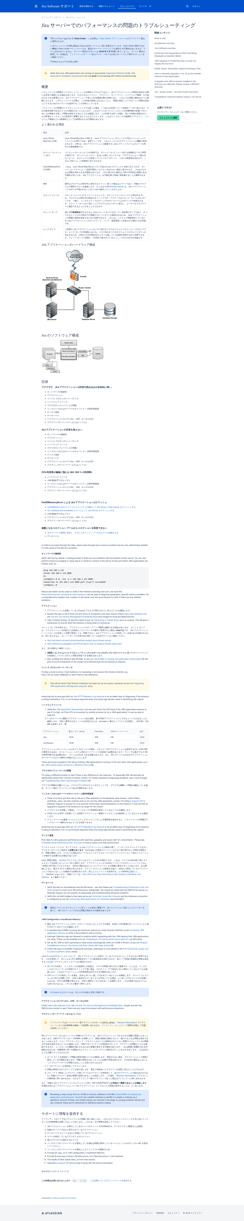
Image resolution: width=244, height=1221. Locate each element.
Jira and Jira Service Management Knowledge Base (74, 616)
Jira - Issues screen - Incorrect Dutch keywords (176, 92)
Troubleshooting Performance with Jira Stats (62, 842)
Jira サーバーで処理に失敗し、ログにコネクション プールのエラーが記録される (82, 532)
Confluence (55, 1198)
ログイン (196, 6)
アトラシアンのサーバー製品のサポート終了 (89, 54)
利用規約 (160, 1213)
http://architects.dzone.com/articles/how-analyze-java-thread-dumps (79, 640)
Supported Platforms (115, 73)
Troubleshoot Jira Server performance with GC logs (109, 939)
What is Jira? (160, 38)
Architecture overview (164, 43)
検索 (187, 6)
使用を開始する (86, 6)
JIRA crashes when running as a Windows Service (67, 765)
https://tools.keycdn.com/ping (55, 594)
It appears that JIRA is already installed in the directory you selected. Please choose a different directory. (176, 84)
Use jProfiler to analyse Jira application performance (117, 659)
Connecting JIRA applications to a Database (89, 899)
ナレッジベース (127, 6)
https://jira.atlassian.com (135, 614)
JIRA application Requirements (70, 709)
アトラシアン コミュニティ (114, 1025)
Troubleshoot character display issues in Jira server (177, 97)
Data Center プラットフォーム (113, 38)
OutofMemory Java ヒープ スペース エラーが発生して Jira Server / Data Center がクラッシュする (91, 507)
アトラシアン (52, 1213)
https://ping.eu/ (79, 594)
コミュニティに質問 (168, 118)
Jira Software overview (164, 48)
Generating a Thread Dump (106, 620)
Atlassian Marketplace (127, 1022)
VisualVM (53, 956)
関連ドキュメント (107, 6)
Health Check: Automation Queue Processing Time (177, 68)
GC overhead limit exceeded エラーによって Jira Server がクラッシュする (80, 510)
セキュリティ (173, 1213)
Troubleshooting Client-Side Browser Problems (66, 780)
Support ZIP (137, 801)
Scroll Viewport (70, 1198)
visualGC (50, 961)
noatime (62, 860)
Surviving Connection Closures (106, 896)
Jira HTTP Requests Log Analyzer (89, 696)
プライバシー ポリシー (142, 1213)
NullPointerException (114, 186)
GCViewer (54, 992)
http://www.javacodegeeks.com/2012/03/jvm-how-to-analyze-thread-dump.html (84, 643)
